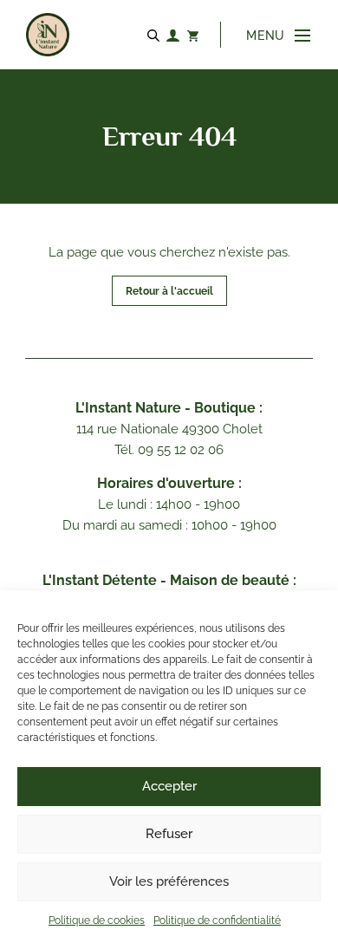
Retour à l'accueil (169, 291)
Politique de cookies (97, 920)
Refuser (169, 834)
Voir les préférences (169, 881)
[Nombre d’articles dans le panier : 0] (192, 34)
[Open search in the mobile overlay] (156, 34)
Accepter (169, 786)
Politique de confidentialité (217, 920)
